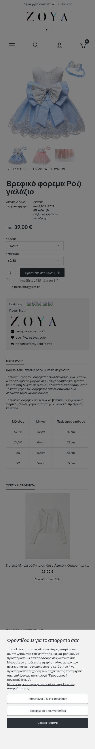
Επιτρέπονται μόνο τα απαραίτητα (47, 698)
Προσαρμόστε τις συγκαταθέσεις (47, 710)
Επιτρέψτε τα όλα (48, 722)
